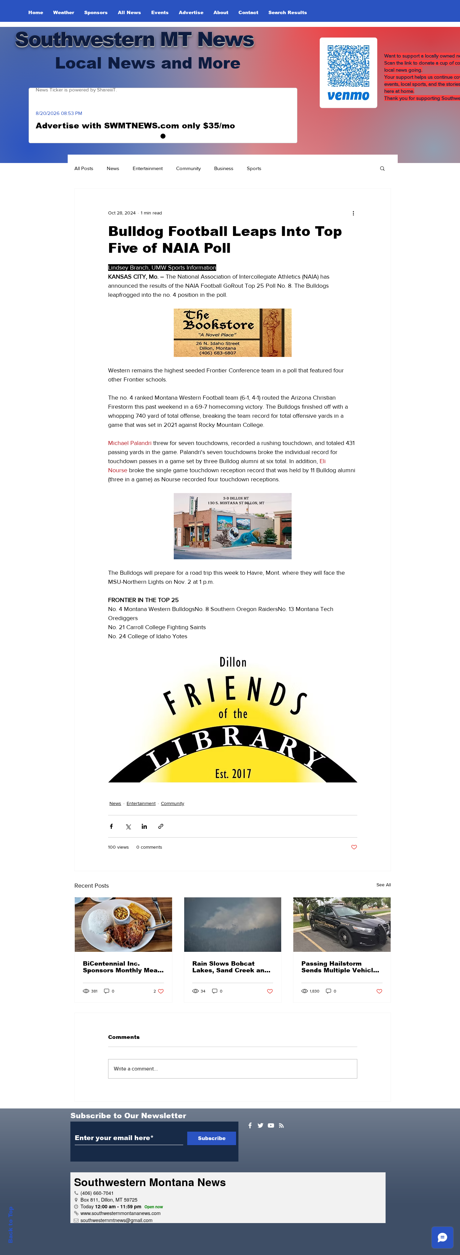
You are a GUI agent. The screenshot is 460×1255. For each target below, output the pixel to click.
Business (223, 168)
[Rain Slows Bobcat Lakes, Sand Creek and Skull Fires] (233, 924)
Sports (254, 168)
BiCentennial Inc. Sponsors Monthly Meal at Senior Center (121, 967)
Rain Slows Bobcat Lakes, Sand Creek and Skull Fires (230, 967)
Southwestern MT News (134, 39)
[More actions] (353, 213)
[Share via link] (161, 826)
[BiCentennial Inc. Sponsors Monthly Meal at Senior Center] (123, 924)
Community (188, 168)
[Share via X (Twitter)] (128, 826)
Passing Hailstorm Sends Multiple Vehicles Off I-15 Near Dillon (341, 967)
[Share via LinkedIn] (144, 826)
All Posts (83, 168)
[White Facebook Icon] (250, 1125)
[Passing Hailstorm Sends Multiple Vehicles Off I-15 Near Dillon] (342, 924)
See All (383, 884)
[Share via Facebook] (111, 826)
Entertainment (148, 168)
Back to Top (10, 1225)
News (113, 168)
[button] (382, 168)
